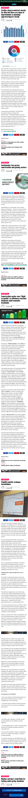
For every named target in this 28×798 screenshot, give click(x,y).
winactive (8, 20)
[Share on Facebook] (5, 42)
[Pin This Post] (16, 42)
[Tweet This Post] (11, 42)
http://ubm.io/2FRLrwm (10, 131)
